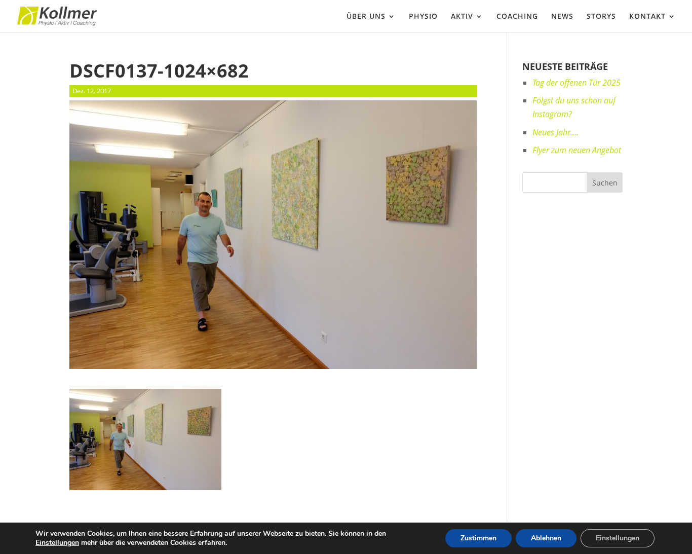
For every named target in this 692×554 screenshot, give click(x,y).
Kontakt (647, 17)
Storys (601, 17)
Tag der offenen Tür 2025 (576, 82)
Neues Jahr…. (555, 132)
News (562, 17)
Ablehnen (546, 538)
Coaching (517, 17)
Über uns (366, 17)
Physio (423, 17)
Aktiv (462, 17)
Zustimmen (478, 538)
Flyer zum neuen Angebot (576, 150)
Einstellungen (57, 542)
